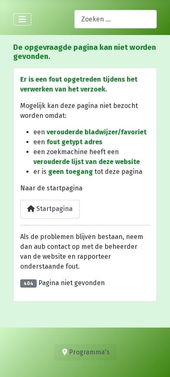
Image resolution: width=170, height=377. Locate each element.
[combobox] (115, 19)
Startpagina (54, 209)
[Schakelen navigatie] (22, 19)
